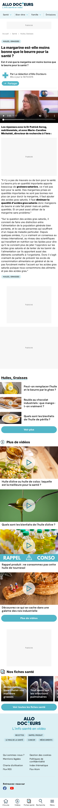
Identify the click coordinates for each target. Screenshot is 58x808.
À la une (6, 805)
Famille (34, 14)
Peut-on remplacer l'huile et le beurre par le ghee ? (40, 388)
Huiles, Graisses (26, 34)
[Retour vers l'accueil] (29, 5)
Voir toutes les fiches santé (29, 707)
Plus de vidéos (18, 442)
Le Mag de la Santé (14, 740)
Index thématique (39, 765)
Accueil (5, 34)
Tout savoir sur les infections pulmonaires (39, 693)
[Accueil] (29, 723)
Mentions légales (12, 758)
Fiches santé (29, 805)
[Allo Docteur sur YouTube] (12, 788)
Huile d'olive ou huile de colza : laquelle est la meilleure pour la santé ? (27, 483)
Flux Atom (35, 769)
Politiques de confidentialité (37, 760)
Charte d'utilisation (13, 765)
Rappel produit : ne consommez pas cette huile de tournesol (29, 566)
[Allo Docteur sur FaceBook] (5, 788)
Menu (52, 805)
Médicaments (46, 740)
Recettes (19, 735)
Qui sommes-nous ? (13, 755)
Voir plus (29, 429)
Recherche (40, 805)
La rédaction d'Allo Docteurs (30, 73)
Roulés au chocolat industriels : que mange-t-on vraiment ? (39, 403)
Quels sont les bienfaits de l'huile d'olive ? (28, 524)
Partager (12, 83)
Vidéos (17, 805)
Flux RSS (7, 769)
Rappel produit (36, 735)
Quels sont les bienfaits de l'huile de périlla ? (39, 417)
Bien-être (20, 14)
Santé (6, 14)
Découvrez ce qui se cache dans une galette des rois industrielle (25, 609)
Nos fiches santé (20, 672)
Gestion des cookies (40, 755)
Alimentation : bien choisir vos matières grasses (14, 691)
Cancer (31, 740)
